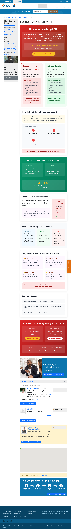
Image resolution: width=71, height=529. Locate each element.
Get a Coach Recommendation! (35, 428)
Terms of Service (47, 525)
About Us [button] (60, 6)
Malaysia (25, 17)
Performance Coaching (32, 514)
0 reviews (49, 394)
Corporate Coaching (7, 513)
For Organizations (7, 1)
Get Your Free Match (32, 338)
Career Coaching (17, 511)
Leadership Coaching (32, 511)
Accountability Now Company (23, 525)
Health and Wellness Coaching (20, 516)
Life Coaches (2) (8, 34)
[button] (36, 394)
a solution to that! (43, 475)
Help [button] (66, 6)
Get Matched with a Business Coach (44, 54)
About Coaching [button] (51, 6)
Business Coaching (17, 513)
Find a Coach (7, 17)
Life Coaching (16, 509)
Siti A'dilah (31, 409)
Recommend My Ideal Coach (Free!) (31, 442)
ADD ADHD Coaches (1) (9, 25)
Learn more (47, 438)
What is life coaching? (9, 43)
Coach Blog (5, 514)
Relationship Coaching (18, 514)
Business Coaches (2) (9, 27)
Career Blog (5, 516)
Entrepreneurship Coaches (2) (11, 32)
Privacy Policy (54, 525)
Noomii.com (14, 525)
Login (67, 1)
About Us (5, 509)
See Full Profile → (37, 399)
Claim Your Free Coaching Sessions (29, 6)
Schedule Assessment (55, 338)
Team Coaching (31, 513)
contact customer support (50, 514)
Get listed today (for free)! (11, 78)
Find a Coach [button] (42, 6)
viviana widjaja (32, 388)
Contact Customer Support (63, 525)
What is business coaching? (10, 46)
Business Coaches (16, 17)
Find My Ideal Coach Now (57, 494)
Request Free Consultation (28, 403)
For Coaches (61, 1)
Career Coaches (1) (8, 29)
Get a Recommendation (7, 511)
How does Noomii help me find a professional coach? (10, 49)
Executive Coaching (32, 509)
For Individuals (17, 1)
